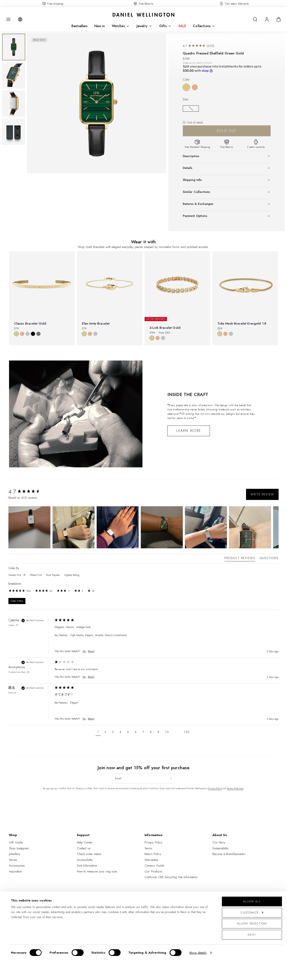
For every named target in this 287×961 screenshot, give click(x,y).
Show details (198, 952)
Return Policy (153, 854)
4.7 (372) (198, 46)
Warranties (152, 860)
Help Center (85, 842)
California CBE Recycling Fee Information (171, 877)
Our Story (218, 842)
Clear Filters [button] (17, 601)
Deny (252, 935)
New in (99, 26)
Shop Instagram (19, 848)
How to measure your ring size (97, 871)
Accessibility (85, 860)
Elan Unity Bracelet (96, 323)
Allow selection (252, 923)
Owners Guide (154, 865)
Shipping (187, 62)
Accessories (17, 865)
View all (143, 352)
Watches (118, 26)
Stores (13, 860)
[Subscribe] (171, 778)
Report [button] (91, 651)
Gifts (163, 26)
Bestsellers (79, 26)
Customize (250, 913)
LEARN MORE (188, 430)
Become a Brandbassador (229, 854)
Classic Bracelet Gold (30, 323)
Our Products (153, 871)
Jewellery (14, 854)
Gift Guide (16, 842)
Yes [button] (84, 651)
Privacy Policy (215, 788)
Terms (148, 848)
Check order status (89, 854)
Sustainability (220, 848)
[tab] (239, 559)
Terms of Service (235, 788)
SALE (182, 26)
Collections (202, 26)
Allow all (252, 901)
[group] (30, 491)
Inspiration (15, 871)
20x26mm (191, 108)
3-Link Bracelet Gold (165, 327)
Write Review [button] (262, 494)
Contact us (84, 848)
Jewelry (142, 26)
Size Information (87, 865)
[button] (8, 19)
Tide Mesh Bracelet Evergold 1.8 (241, 323)
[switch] (78, 952)
